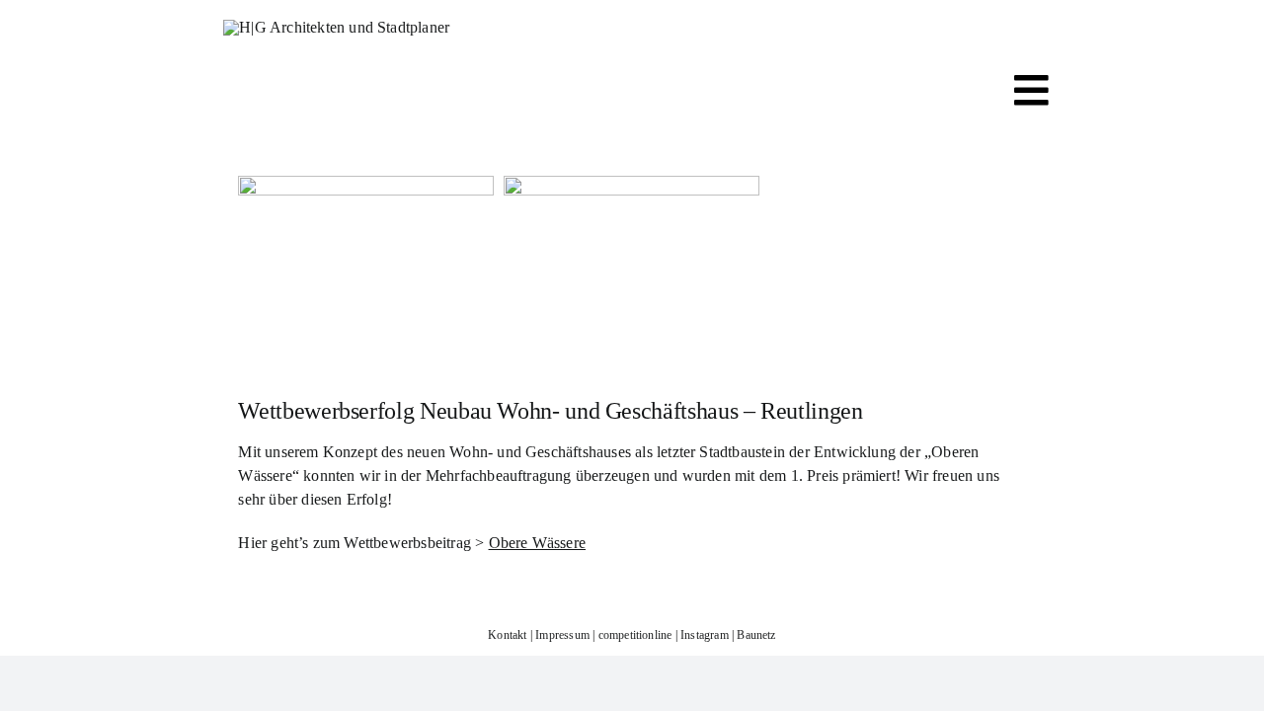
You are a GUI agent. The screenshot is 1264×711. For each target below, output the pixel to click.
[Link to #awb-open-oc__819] (1031, 90)
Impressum (562, 635)
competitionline (635, 635)
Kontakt (507, 635)
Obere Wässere (538, 542)
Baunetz (756, 635)
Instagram (704, 635)
